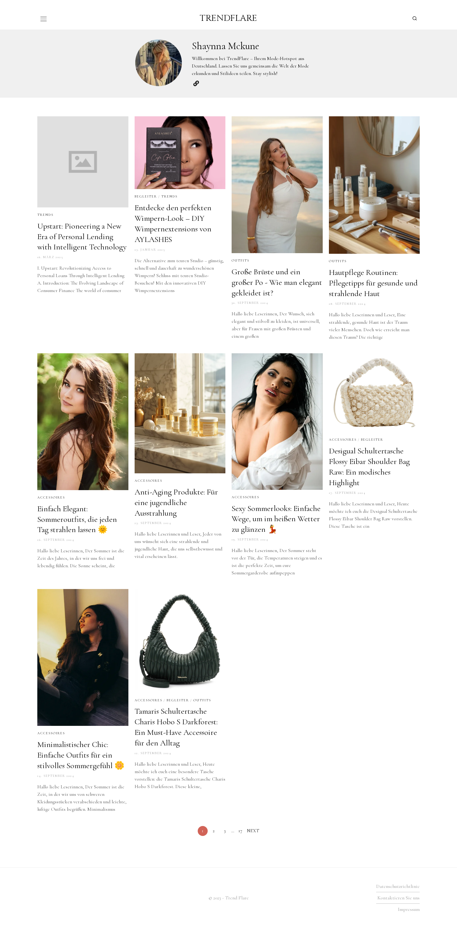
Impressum (409, 909)
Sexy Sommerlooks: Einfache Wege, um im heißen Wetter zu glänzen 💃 (276, 518)
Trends (45, 215)
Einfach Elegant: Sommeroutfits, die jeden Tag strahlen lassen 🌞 (77, 519)
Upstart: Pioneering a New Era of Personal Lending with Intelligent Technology (82, 236)
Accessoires (51, 497)
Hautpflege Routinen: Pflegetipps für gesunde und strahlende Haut (373, 282)
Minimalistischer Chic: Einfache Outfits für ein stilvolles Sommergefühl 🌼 (80, 755)
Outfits (240, 260)
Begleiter (146, 196)
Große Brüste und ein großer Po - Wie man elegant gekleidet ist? (277, 282)
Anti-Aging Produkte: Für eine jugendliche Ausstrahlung (176, 502)
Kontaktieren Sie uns (398, 898)
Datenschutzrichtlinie (398, 886)
